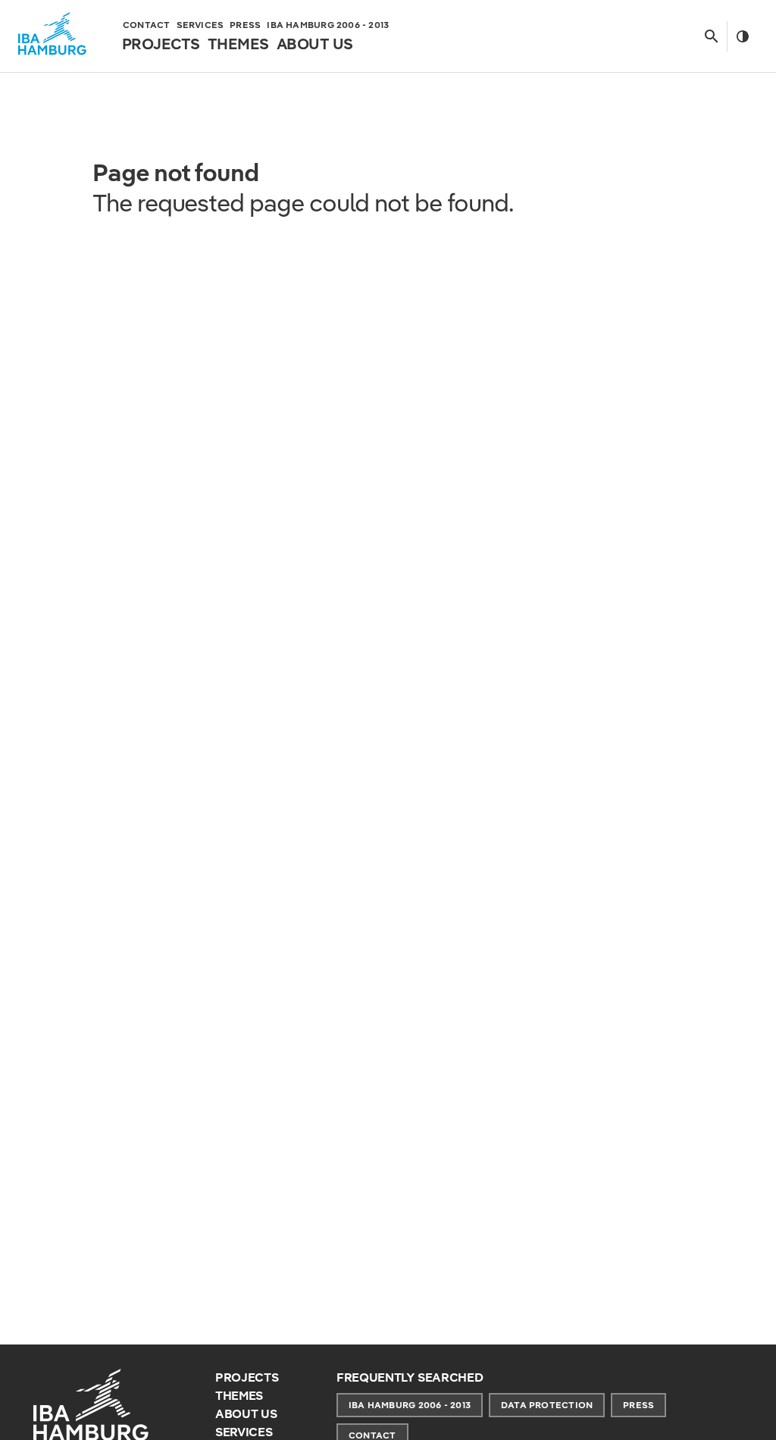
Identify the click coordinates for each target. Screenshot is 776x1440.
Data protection (547, 1404)
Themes (239, 1396)
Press (638, 1404)
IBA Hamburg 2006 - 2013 (410, 1404)
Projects (246, 1377)
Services (243, 1432)
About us (246, 1414)
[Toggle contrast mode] (742, 36)
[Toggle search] (711, 36)
